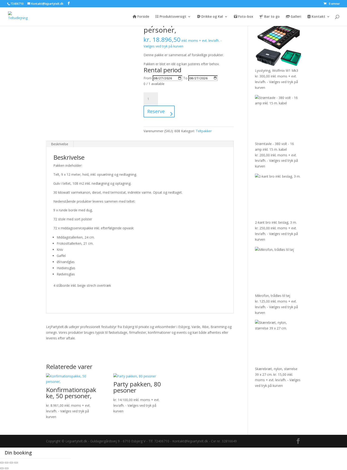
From (148, 78)
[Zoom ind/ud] (2, 462)
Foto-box (245, 17)
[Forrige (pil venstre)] (2, 468)
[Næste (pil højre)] (6, 468)
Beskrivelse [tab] (59, 144)
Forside (142, 17)
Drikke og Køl (211, 17)
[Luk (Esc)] (16, 462)
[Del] (11, 462)
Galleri (295, 17)
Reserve (156, 111)
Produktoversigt (172, 17)
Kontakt (318, 17)
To (185, 78)
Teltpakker (204, 131)
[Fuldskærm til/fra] (6, 462)
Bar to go (271, 17)
